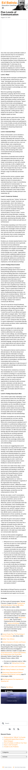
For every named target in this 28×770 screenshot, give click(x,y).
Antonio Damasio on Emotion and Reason (14, 642)
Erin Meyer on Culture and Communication (14, 666)
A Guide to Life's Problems (11, 746)
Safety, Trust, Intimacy (8, 639)
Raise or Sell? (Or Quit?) (11, 744)
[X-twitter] (14, 729)
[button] (3, 8)
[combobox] (14, 723)
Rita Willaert (9, 687)
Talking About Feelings (18, 663)
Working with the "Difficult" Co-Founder (15, 737)
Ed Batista (9, 2)
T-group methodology (13, 623)
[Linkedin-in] (10, 729)
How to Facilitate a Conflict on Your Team (15, 743)
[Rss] (18, 729)
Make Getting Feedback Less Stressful (13, 669)
